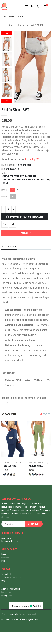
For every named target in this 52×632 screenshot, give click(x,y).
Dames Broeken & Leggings (12, 463)
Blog (3, 581)
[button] (41, 414)
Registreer (5, 557)
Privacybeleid (6, 595)
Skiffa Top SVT (32, 159)
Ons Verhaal (6, 574)
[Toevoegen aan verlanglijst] (4, 224)
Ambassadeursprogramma (12, 577)
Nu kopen (26, 232)
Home (3, 17)
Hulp (3, 561)
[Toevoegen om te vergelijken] (12, 224)
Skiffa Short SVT (15, 109)
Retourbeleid (6, 592)
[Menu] (26, 6)
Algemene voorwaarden (10, 589)
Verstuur (33, 524)
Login (3, 554)
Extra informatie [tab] (9, 247)
